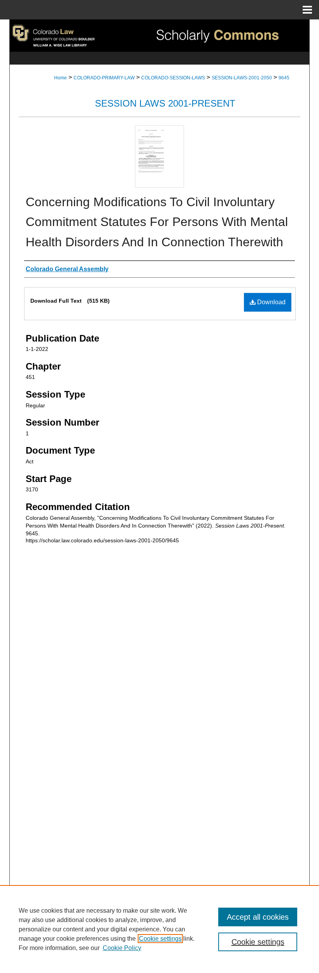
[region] (159, 929)
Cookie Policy (122, 948)
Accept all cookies (258, 917)
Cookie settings (160, 938)
